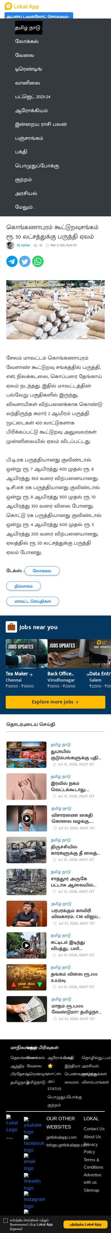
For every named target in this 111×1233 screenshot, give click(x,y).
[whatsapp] (38, 264)
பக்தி (69, 1057)
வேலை (34, 1066)
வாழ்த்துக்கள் (94, 1074)
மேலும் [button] (24, 207)
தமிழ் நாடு (27, 27)
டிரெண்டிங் (37, 1074)
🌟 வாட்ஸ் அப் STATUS (54, 1077)
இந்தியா (73, 1066)
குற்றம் (54, 1105)
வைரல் (72, 1082)
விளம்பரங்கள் (95, 1082)
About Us (92, 1136)
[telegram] (12, 264)
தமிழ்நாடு (20, 1082)
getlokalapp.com (61, 1137)
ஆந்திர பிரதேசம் (19, 1070)
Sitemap (91, 1190)
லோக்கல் (36, 1057)
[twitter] (25, 264)
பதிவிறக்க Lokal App (86, 1224)
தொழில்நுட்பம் (96, 1057)
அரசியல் (90, 1066)
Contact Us (94, 1128)
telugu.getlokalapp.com (67, 1144)
